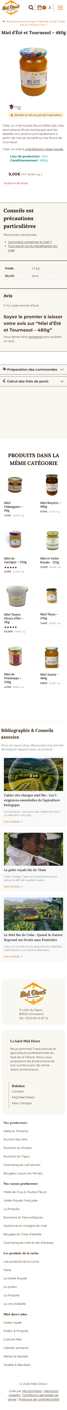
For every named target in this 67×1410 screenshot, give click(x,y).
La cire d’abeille (15, 1304)
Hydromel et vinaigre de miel (25, 1226)
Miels (7, 1270)
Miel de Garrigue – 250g (15, 560)
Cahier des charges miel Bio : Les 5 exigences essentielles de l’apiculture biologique (32, 800)
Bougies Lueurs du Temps (23, 1173)
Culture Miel (13, 1339)
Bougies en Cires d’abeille (23, 1234)
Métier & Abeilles (16, 1356)
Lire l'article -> (13, 821)
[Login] (50, 7)
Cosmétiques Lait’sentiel (22, 1165)
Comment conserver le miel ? (30, 242)
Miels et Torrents (16, 1131)
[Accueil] (3, 21)
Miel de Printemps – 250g (12, 678)
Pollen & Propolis (16, 1331)
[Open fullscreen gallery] (63, 93)
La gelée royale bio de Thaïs (25, 870)
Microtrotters (32, 1391)
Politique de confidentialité (39, 1399)
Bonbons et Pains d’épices (23, 1217)
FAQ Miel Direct (23, 1097)
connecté (35, 337)
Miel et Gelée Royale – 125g (49, 560)
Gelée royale (13, 1322)
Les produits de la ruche (21, 1261)
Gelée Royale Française (21, 1200)
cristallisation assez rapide (44, 149)
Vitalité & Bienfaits (17, 1365)
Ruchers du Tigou (17, 1156)
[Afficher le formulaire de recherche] (31, 7)
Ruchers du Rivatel (18, 1148)
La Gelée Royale (15, 1278)
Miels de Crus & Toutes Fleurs (25, 1192)
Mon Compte (22, 1103)
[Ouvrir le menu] (60, 7)
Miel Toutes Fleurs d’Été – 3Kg (13, 618)
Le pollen (10, 1287)
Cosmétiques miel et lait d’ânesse (29, 1242)
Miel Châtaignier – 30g (13, 506)
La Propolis (12, 1209)
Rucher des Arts (15, 1139)
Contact (18, 1091)
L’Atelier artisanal (16, 1348)
